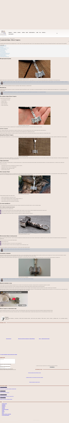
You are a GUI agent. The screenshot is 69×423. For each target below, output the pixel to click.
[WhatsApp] (42, 313)
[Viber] (37, 313)
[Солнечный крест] (9, 331)
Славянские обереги (12, 38)
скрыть (5, 45)
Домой (1, 38)
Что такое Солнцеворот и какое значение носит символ (8, 354)
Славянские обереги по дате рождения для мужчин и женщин (34, 377)
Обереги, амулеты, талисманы (5, 38)
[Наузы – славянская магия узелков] (44, 331)
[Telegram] (31, 313)
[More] (45, 313)
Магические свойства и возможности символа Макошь (26, 338)
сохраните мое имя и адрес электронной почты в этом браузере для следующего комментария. (46, 365)
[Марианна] (3, 318)
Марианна (6, 317)
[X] (39, 313)
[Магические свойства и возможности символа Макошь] (26, 331)
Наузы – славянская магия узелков (44, 338)
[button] (57, 33)
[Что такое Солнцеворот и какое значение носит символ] (9, 347)
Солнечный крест (8, 338)
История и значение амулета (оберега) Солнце (34, 372)
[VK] (34, 313)
